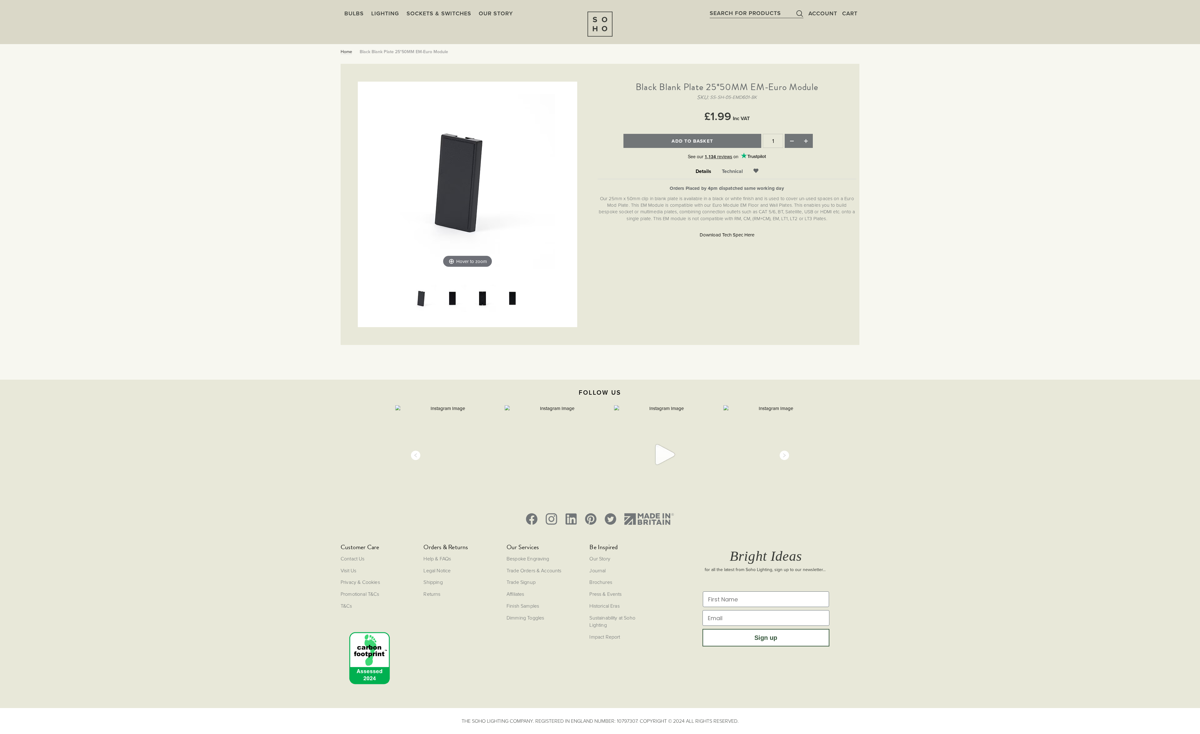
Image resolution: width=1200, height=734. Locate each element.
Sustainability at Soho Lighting (612, 621)
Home (346, 52)
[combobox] (756, 13)
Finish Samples (523, 605)
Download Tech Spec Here (727, 234)
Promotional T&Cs (360, 593)
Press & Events (605, 593)
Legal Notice (437, 570)
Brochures (600, 582)
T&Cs (346, 605)
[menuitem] (496, 13)
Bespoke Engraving (528, 558)
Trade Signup (521, 582)
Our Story (599, 558)
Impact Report (604, 636)
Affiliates (515, 593)
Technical (732, 171)
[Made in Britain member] (649, 519)
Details (703, 171)
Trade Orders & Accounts (534, 570)
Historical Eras (604, 605)
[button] (415, 455)
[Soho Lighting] (600, 24)
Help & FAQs (437, 558)
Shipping (432, 582)
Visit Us (348, 570)
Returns (431, 593)
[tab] (703, 171)
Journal (597, 570)
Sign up (765, 637)
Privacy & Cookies (360, 582)
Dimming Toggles (525, 617)
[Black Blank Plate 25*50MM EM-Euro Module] (422, 299)
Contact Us (353, 558)
